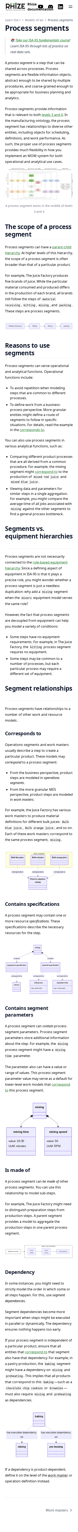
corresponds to (32, 429)
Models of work (35, 20)
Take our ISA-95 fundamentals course (42, 40)
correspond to (46, 471)
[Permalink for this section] (36, 234)
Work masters (57, 1510)
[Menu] (70, 7)
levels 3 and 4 (52, 114)
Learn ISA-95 (14, 20)
